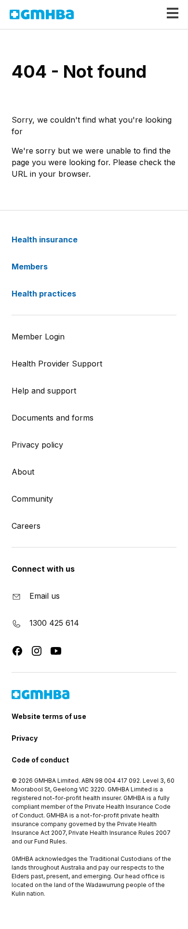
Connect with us (43, 569)
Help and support (44, 390)
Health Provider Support (57, 363)
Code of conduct (40, 760)
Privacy (25, 738)
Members (31, 266)
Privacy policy (37, 445)
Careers (26, 526)
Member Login (38, 336)
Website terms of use (49, 716)
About (23, 472)
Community (32, 499)
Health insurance (46, 239)
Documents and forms (53, 417)
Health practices (45, 293)
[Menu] (168, 13)
